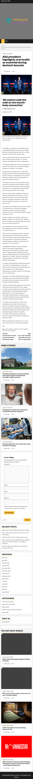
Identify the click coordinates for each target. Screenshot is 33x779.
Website (6, 498)
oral (9, 330)
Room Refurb (5, 622)
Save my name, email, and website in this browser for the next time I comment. (16, 507)
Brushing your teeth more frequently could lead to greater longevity (15, 410)
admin (13, 71)
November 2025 (6, 571)
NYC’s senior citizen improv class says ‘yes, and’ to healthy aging (16, 694)
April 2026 (4, 560)
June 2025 (4, 584)
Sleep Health (5, 612)
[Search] (31, 41)
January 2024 (5, 592)
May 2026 (4, 557)
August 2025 (5, 579)
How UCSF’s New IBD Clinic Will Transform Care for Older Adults (24, 336)
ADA (7, 329)
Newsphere (24, 775)
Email (6, 491)
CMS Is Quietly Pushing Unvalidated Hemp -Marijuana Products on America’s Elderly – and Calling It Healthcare (16, 541)
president (13, 330)
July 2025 (4, 581)
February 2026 (5, 563)
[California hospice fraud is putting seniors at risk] (16, 712)
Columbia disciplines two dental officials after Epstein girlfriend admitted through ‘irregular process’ (15, 375)
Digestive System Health (8, 604)
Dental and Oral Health (7, 53)
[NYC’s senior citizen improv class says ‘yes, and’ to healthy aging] (16, 678)
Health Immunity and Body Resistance (12, 609)
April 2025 (4, 589)
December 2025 (6, 568)
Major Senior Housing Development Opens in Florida (15, 530)
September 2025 (6, 576)
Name (6, 485)
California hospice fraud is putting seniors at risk (15, 537)
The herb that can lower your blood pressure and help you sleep (9, 336)
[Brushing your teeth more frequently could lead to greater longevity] (16, 394)
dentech (11, 329)
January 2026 (5, 565)
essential (16, 329)
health (20, 329)
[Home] (3, 41)
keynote (5, 330)
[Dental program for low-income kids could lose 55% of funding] (16, 429)
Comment (7, 464)
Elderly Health (5, 607)
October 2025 (5, 573)
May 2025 (4, 587)
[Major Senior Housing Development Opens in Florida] (16, 644)
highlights (25, 329)
